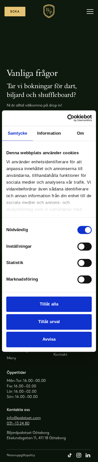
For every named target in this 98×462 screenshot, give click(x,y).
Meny (11, 358)
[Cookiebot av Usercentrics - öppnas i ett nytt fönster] (70, 118)
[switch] (84, 246)
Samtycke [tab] (17, 133)
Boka (15, 11)
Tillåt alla (49, 304)
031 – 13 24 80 (18, 423)
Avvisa (49, 339)
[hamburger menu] (90, 11)
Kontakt (60, 354)
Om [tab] (80, 133)
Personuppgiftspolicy (21, 455)
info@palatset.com (24, 418)
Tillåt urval (49, 321)
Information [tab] (49, 133)
